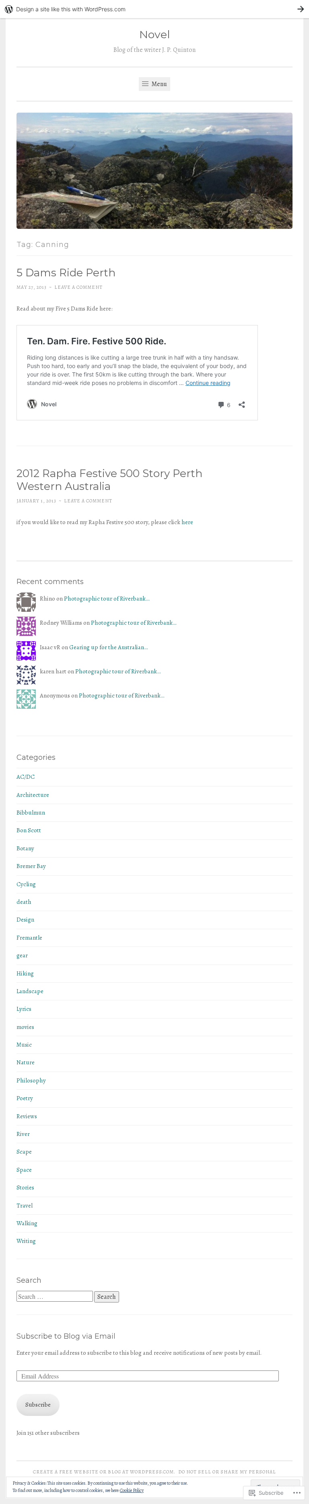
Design (25, 920)
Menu (158, 84)
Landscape (29, 991)
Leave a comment (78, 287)
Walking (26, 1223)
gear (22, 955)
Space (24, 1170)
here (187, 522)
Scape (24, 1152)
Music (24, 1045)
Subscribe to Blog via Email (65, 1336)
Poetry (24, 1098)
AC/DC (25, 777)
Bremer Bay (31, 866)
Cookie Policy (132, 1490)
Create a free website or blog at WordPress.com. (104, 1472)
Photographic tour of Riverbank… (107, 599)
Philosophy (31, 1080)
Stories (25, 1187)
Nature (25, 1062)
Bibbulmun (30, 813)
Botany (25, 848)
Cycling (26, 884)
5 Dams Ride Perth (65, 272)
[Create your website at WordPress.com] (154, 9)
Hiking (25, 973)
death (23, 902)
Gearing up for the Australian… (108, 647)
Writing (26, 1241)
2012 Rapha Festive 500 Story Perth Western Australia (109, 480)
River (23, 1134)
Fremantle (29, 938)
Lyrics (23, 1009)
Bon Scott (28, 830)
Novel (154, 34)
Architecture (32, 795)
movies (25, 1027)
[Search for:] (55, 1297)
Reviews (26, 1116)
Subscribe (38, 1405)
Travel (24, 1206)
